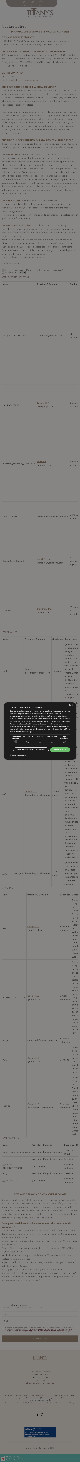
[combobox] (70, 705)
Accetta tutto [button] (60, 750)
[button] (18, 755)
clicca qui (28, 732)
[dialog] (40, 731)
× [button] (72, 705)
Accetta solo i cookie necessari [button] (31, 750)
